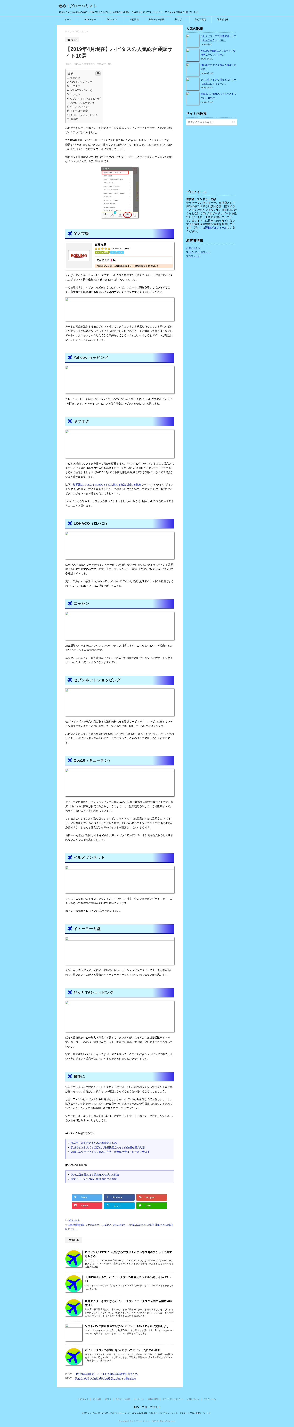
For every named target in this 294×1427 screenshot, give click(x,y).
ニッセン (75, 94)
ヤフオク (75, 86)
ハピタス (106, 1224)
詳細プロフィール (216, 227)
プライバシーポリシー (198, 252)
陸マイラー (70, 1229)
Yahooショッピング (81, 81)
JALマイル (112, 19)
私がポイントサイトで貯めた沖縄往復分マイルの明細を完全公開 (108, 1147)
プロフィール (193, 256)
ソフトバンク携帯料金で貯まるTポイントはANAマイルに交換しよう (127, 1326)
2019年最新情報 (76, 1224)
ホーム (67, 19)
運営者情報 (222, 19)
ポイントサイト (120, 1224)
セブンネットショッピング (85, 98)
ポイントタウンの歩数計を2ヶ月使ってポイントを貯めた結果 (122, 1350)
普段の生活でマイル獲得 (141, 1224)
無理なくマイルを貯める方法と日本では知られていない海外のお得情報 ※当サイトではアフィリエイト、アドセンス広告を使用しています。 (147, 1413)
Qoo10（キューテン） (82, 102)
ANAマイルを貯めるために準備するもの (94, 1142)
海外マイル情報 (156, 19)
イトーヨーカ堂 (79, 110)
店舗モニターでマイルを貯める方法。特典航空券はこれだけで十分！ (110, 1151)
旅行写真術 (200, 19)
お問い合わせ (193, 248)
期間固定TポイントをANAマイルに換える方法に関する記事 (107, 484)
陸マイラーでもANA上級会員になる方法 (94, 1178)
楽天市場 (75, 77)
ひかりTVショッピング (84, 115)
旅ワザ (178, 19)
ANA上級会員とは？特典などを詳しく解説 (95, 1174)
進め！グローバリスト (78, 6)
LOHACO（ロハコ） (82, 90)
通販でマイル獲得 (164, 1224)
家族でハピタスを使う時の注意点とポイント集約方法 (105, 1378)
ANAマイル (90, 19)
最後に (75, 119)
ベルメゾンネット (80, 106)
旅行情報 (134, 19)
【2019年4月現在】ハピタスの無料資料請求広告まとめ (106, 1374)
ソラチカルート (93, 1224)
